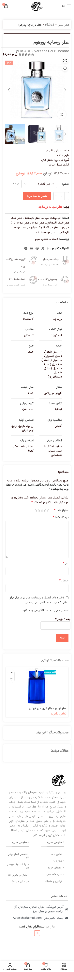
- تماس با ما (57, 854)
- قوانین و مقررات (54, 881)
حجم (66, 184)
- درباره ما (58, 861)
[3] (26, 54)
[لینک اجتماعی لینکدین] (31, 248)
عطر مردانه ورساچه (50, 206)
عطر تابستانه (32, 218)
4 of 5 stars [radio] (38, 510)
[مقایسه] (65, 60)
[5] (20, 54)
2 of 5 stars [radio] (45, 510)
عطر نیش (63, 24)
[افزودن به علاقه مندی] (65, 68)
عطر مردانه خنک (46, 232)
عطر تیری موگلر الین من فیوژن (48, 708)
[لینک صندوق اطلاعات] (53, 260)
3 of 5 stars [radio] (42, 510)
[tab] (62, 302)
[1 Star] (32, 54)
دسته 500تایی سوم (46, 239)
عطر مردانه (37, 222)
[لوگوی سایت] (37, 5)
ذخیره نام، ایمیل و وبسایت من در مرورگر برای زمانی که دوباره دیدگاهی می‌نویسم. (38, 600)
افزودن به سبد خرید (37, 196)
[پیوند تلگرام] (26, 248)
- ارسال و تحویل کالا (18, 875)
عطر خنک (16, 218)
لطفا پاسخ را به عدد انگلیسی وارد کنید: (44, 610)
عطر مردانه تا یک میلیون (43, 227)
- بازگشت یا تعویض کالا (18, 866)
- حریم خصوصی (55, 874)
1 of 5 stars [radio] (48, 510)
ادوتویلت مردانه (51, 218)
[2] (29, 54)
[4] (23, 54)
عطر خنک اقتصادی (57, 222)
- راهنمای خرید (56, 867)
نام (65, 563)
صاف (14, 183)
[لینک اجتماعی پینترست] (37, 248)
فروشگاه (49, 24)
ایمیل (63, 580)
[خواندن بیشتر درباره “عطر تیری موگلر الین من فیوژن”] (10, 672)
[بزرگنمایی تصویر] (61, 114)
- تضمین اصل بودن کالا (18, 856)
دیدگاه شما (60, 517)
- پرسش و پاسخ (20, 881)
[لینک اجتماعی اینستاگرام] (37, 933)
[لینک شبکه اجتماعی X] (43, 248)
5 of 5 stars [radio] (35, 510)
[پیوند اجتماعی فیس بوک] (48, 248)
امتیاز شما (61, 510)
